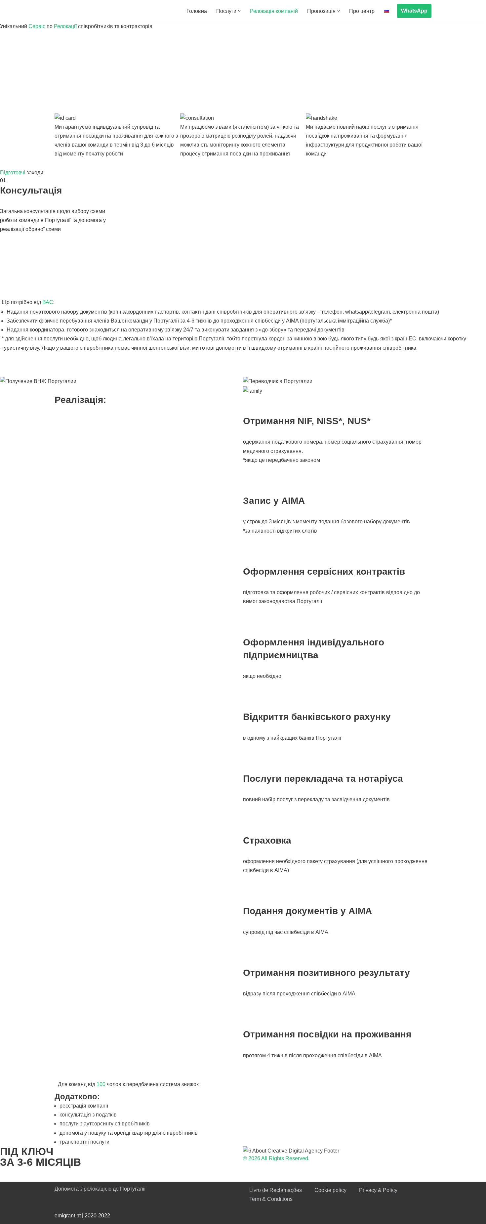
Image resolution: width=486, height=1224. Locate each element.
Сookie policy (330, 1190)
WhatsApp (414, 11)
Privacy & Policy (378, 1190)
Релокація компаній (274, 11)
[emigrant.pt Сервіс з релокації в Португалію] (91, 11)
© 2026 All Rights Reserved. (276, 1158)
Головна (196, 11)
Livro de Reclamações (275, 1190)
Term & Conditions (271, 1199)
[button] (239, 11)
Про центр (362, 11)
